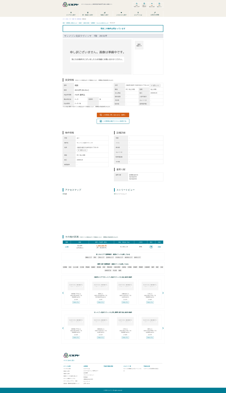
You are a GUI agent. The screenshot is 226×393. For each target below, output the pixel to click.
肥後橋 (87, 267)
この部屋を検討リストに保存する (114, 121)
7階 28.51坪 (112, 22)
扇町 (157, 267)
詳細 (159, 247)
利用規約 (86, 377)
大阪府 (80, 22)
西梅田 (141, 267)
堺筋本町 (109, 267)
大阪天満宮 (117, 267)
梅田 (153, 267)
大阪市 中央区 (86, 22)
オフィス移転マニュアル (69, 378)
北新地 (124, 267)
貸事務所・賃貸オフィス (71, 22)
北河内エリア (110, 257)
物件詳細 (79, 18)
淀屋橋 (65, 267)
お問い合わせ (87, 383)
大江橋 (82, 267)
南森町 (93, 267)
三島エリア (101, 257)
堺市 (95, 257)
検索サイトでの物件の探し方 (70, 376)
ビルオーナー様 (127, 366)
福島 (120, 270)
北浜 (70, 267)
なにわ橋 (75, 267)
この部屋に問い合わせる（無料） (114, 115)
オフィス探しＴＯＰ (67, 18)
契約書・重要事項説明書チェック (71, 383)
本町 (104, 267)
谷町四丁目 (108, 270)
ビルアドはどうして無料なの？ (91, 370)
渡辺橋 (99, 267)
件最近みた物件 (152, 6)
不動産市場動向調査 (108, 366)
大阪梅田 (147, 267)
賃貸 (64, 22)
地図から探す (67, 373)
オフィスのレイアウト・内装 (70, 381)
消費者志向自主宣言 (88, 379)
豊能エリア (89, 257)
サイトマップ (87, 381)
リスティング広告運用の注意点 (151, 368)
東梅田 (135, 267)
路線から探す (67, 371)
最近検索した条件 (137, 6)
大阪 (161, 267)
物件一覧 (74, 18)
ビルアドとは (87, 368)
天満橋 (129, 267)
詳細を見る (76, 302)
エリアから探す (67, 368)
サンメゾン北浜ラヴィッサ (102, 22)
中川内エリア (119, 257)
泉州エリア (137, 257)
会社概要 (86, 373)
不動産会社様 (147, 366)
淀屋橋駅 (93, 22)
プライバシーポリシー (89, 375)
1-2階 (67, 247)
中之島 (115, 270)
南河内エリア (128, 257)
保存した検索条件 (144, 6)
